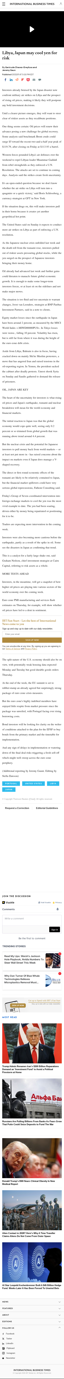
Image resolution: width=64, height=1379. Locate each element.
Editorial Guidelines (47, 808)
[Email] (34, 79)
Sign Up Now (18, 1005)
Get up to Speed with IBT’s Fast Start (44, 1001)
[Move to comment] (39, 79)
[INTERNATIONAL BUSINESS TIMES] (32, 4)
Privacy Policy (31, 649)
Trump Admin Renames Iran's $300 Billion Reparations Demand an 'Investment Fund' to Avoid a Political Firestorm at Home (30, 1069)
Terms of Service (13, 649)
